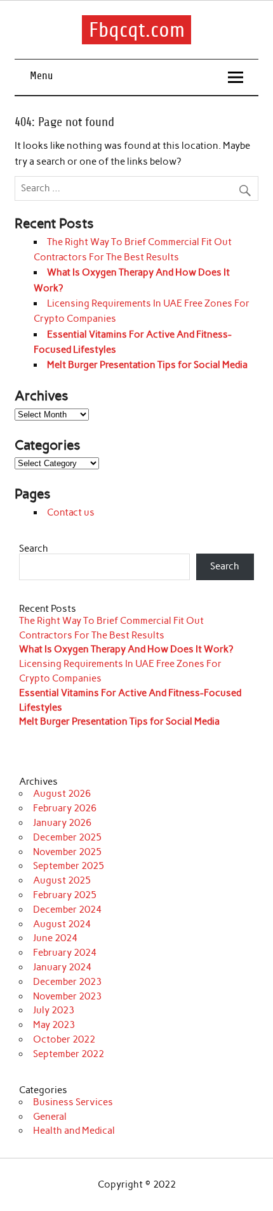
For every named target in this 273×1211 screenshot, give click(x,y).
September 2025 (68, 866)
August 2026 (62, 793)
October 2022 (64, 1039)
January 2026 (62, 822)
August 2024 (62, 924)
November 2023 (67, 996)
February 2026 (65, 808)
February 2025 (65, 895)
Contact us (71, 512)
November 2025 (67, 852)
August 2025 (62, 880)
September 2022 (68, 1054)
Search (33, 548)
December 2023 (67, 981)
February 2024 (65, 952)
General (50, 1116)
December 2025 (67, 837)
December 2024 (67, 909)
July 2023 (53, 1010)
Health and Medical (74, 1130)
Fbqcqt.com (137, 29)
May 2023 (54, 1024)
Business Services (73, 1102)
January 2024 (62, 967)
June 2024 (55, 938)
